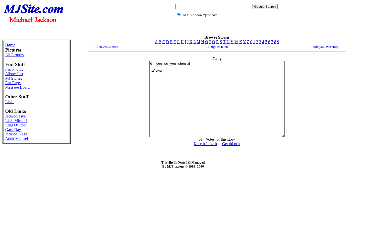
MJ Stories (13, 78)
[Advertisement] (225, 29)
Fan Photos (14, 69)
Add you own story (326, 47)
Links (9, 102)
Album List (14, 74)
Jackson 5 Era (16, 134)
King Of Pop (15, 125)
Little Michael (16, 121)
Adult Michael (16, 138)
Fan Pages (13, 83)
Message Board (17, 87)
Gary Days (13, 129)
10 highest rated (217, 47)
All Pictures (14, 55)
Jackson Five (15, 116)
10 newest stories (106, 47)
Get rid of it (231, 144)
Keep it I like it (205, 144)
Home (10, 45)
